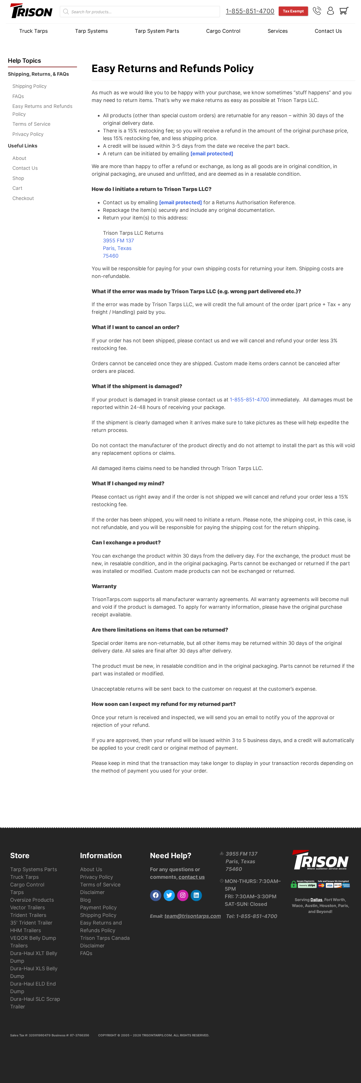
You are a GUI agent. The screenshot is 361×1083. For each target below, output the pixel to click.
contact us (192, 877)
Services (278, 31)
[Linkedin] (196, 895)
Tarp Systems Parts (33, 869)
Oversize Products (32, 900)
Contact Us (328, 31)
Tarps (17, 892)
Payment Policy (98, 907)
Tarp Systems (91, 31)
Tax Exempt (293, 11)
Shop (18, 178)
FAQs (18, 96)
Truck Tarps (33, 31)
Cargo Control (223, 31)
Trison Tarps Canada (105, 938)
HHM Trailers (25, 930)
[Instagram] (182, 895)
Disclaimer (92, 892)
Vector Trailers (27, 907)
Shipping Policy (29, 86)
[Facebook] (155, 895)
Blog (85, 900)
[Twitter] (169, 895)
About (19, 158)
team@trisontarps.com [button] (192, 916)
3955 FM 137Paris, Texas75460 (118, 248)
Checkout (23, 198)
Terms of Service (31, 124)
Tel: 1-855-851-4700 (251, 916)
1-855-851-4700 (250, 11)
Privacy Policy (27, 134)
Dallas (316, 899)
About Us (91, 869)
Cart (17, 188)
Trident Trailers (28, 915)
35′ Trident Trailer (31, 923)
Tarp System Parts (157, 31)
